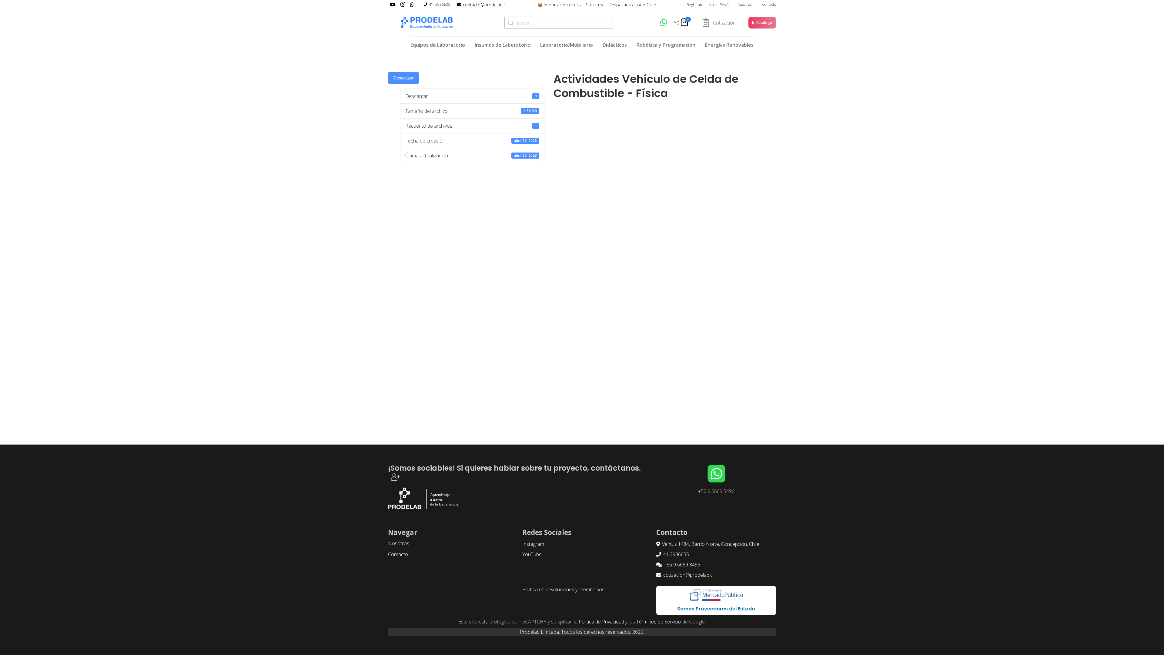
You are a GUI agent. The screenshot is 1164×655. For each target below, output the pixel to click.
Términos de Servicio (658, 621)
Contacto (769, 4)
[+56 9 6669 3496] (716, 473)
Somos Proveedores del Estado (716, 608)
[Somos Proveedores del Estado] (716, 595)
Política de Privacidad (601, 621)
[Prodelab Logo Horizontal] (427, 23)
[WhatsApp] (663, 22)
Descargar (403, 78)
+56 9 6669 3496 (716, 491)
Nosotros (744, 4)
